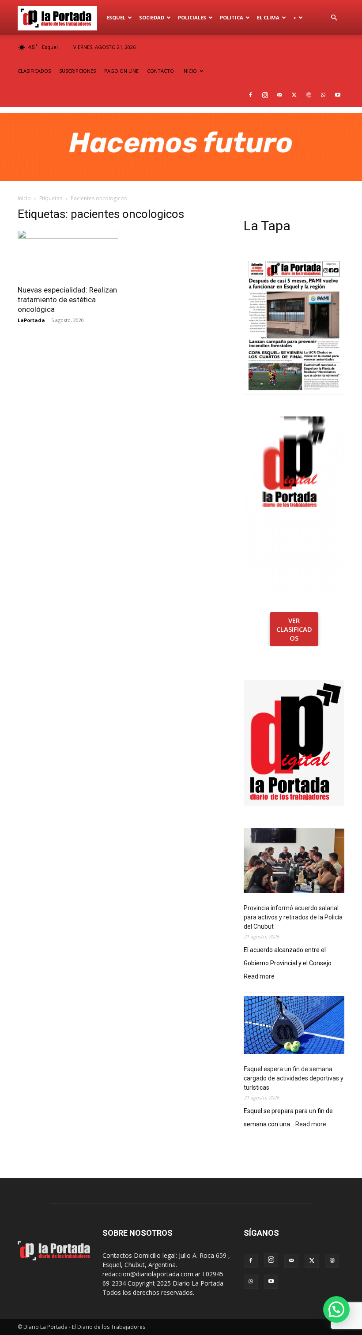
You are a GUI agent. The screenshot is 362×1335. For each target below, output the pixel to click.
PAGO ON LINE (121, 71)
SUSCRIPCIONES (77, 71)
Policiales (192, 17)
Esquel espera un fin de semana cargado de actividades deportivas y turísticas (293, 1078)
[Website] (308, 95)
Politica (231, 17)
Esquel (115, 17)
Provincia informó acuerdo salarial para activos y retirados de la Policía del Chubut (293, 917)
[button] (333, 18)
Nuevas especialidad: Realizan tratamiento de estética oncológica (67, 299)
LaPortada (31, 320)
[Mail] (279, 95)
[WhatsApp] (323, 95)
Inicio (24, 198)
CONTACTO (160, 71)
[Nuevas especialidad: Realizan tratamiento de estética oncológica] (68, 255)
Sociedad (151, 17)
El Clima (268, 17)
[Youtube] (337, 95)
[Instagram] (265, 95)
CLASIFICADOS (34, 71)
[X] (294, 95)
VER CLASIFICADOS (294, 629)
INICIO (189, 71)
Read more (259, 977)
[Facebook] (250, 95)
